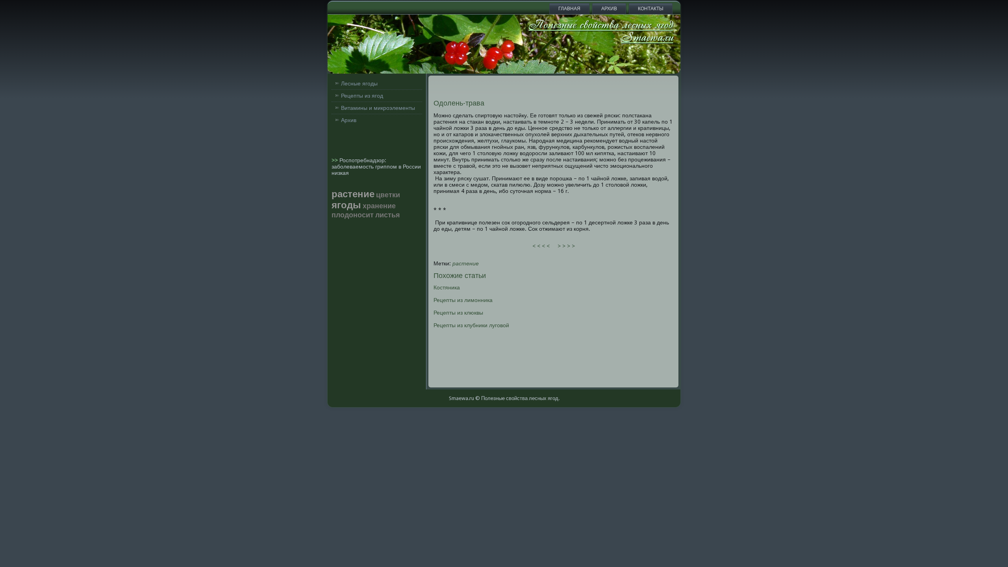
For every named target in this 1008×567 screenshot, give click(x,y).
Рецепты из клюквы (458, 312)
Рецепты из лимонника (463, 300)
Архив (609, 8)
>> (335, 160)
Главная (569, 8)
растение (465, 263)
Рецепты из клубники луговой (471, 325)
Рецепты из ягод (362, 96)
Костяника (447, 287)
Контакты (650, 8)
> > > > (566, 246)
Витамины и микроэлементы (378, 108)
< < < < (541, 246)
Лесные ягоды (359, 83)
